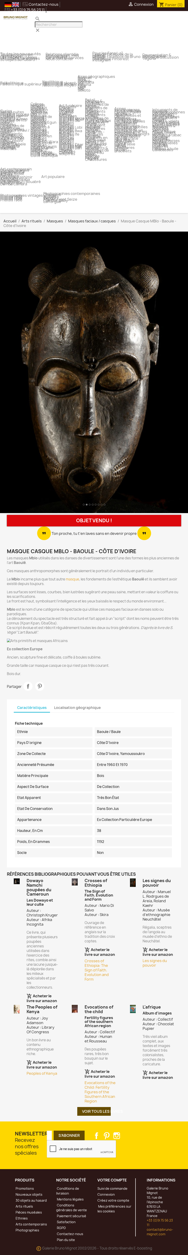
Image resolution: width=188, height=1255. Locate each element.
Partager (28, 686)
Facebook (96, 1135)
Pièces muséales (28, 1212)
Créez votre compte (113, 1200)
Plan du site (65, 1240)
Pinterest (39, 686)
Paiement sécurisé (71, 1216)
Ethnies (21, 1218)
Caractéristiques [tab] (32, 707)
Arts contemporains (31, 1224)
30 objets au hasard (31, 1200)
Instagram (116, 1135)
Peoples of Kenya (42, 1073)
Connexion (106, 1194)
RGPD (61, 1228)
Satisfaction (66, 1222)
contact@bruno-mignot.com (160, 1231)
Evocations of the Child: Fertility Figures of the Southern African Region (100, 1092)
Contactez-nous (40, 4)
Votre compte (112, 1180)
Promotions (24, 1188)
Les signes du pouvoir (155, 963)
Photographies (27, 1230)
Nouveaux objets (28, 1194)
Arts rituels (24, 1206)
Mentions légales (70, 1199)
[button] (14, 373)
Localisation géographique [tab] (77, 707)
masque (72, 579)
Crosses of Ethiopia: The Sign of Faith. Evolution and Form (97, 970)
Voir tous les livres (96, 1111)
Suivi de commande (112, 1188)
